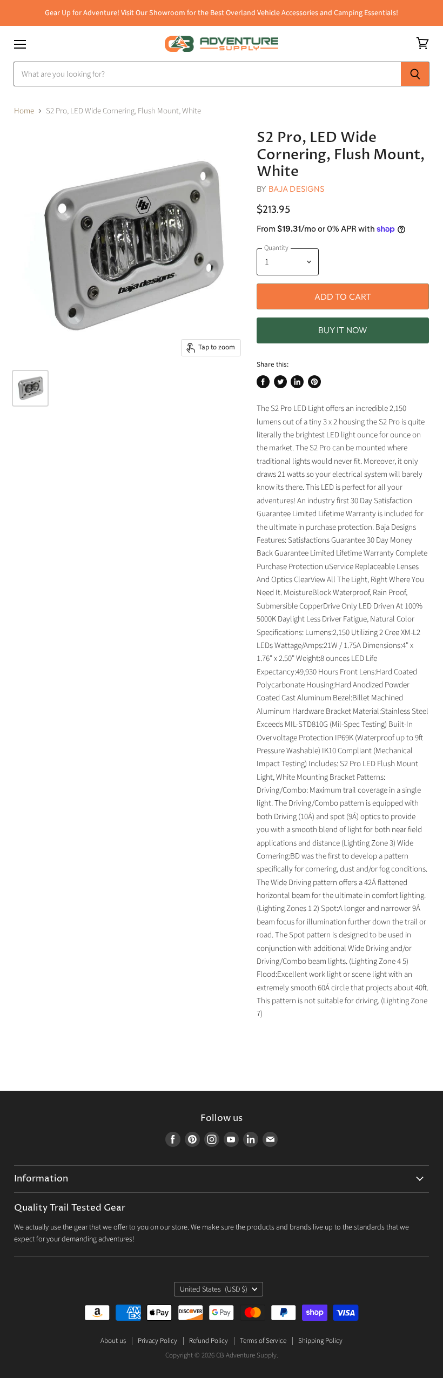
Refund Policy (208, 1341)
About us (113, 1341)
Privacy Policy (157, 1341)
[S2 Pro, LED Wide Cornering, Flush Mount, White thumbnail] (30, 388)
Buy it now (343, 330)
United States (213, 1289)
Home (24, 111)
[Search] (415, 74)
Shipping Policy (320, 1341)
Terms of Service (263, 1341)
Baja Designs (297, 189)
